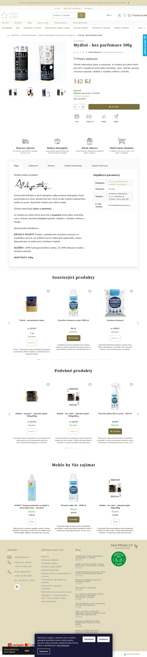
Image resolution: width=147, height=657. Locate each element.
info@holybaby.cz (22, 557)
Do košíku (115, 107)
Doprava (45, 556)
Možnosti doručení (82, 96)
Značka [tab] (73, 165)
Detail (30, 343)
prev (9, 323)
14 (104, 359)
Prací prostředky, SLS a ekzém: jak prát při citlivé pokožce (90, 604)
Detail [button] (32, 522)
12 (94, 359)
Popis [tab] (16, 165)
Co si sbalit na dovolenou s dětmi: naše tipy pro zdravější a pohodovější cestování (89, 595)
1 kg (32, 333)
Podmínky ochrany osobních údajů (56, 592)
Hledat (81, 15)
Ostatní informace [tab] (100, 165)
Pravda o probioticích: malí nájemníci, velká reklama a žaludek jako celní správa (87, 632)
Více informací (63, 645)
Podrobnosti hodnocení (113, 52)
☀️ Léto (5, 23)
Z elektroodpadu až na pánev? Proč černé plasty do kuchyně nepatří (90, 572)
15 (108, 359)
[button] (31, 522)
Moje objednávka (48, 601)
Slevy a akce (42, 23)
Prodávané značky (49, 563)
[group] (32, 505)
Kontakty (88, 8)
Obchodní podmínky (72, 8)
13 (99, 359)
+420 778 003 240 (23, 566)
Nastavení (43, 651)
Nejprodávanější (80, 23)
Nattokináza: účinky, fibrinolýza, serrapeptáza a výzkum (89, 556)
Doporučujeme (60, 23)
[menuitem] (7, 28)
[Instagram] (17, 587)
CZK (108, 15)
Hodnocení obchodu (50, 560)
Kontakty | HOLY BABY (51, 566)
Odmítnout (89, 639)
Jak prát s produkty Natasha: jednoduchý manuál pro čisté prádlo (87, 622)
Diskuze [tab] (51, 165)
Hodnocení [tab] (33, 165)
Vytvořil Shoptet (133, 654)
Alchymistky (79, 41)
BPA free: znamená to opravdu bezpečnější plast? (88, 580)
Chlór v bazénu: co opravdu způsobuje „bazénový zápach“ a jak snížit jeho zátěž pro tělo (90, 613)
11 (90, 359)
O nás (57, 8)
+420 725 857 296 (23, 576)
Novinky (18, 23)
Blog (29, 23)
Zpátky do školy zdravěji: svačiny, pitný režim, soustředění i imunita (90, 564)
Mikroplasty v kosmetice (85, 587)
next (138, 323)
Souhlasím (103, 639)
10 (85, 359)
